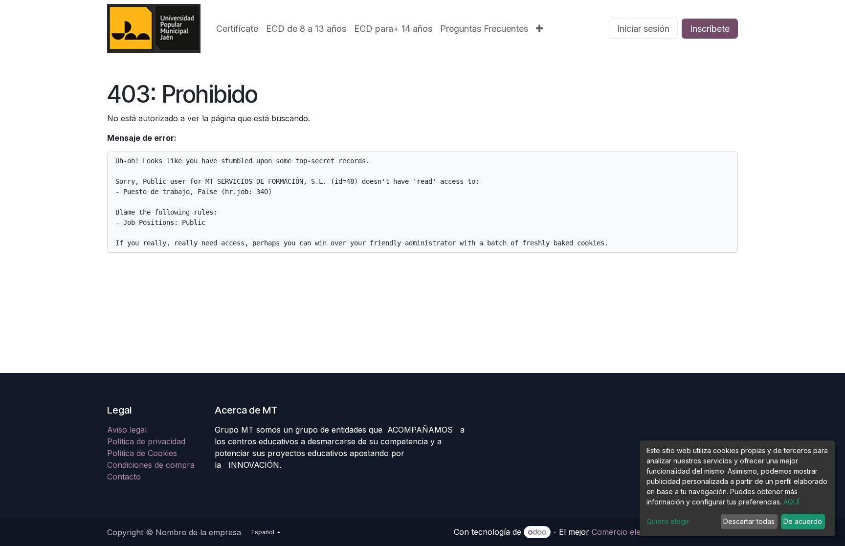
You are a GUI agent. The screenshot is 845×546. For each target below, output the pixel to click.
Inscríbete (710, 28)
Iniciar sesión (643, 28)
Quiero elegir (667, 521)
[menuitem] (237, 28)
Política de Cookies (142, 453)
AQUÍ (791, 502)
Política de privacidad (146, 441)
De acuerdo (802, 521)
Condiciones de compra (151, 465)
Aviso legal (128, 430)
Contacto (124, 476)
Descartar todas (749, 521)
